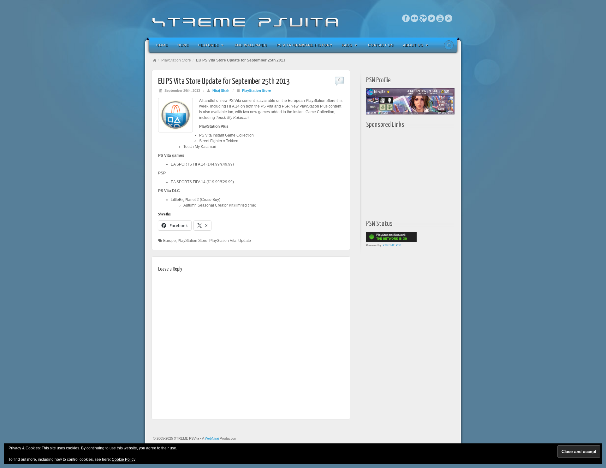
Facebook (406, 18)
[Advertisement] (405, 172)
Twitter (432, 18)
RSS (449, 18)
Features (208, 45)
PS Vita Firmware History (304, 45)
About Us (413, 45)
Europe (169, 240)
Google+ (423, 18)
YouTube (440, 18)
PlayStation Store (176, 60)
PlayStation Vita (222, 240)
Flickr (415, 18)
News (183, 45)
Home (162, 45)
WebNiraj (212, 438)
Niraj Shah (220, 90)
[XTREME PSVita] (303, 18)
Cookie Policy (123, 459)
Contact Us (381, 45)
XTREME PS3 (392, 245)
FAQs (347, 45)
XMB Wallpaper (251, 45)
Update (244, 240)
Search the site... (449, 45)
